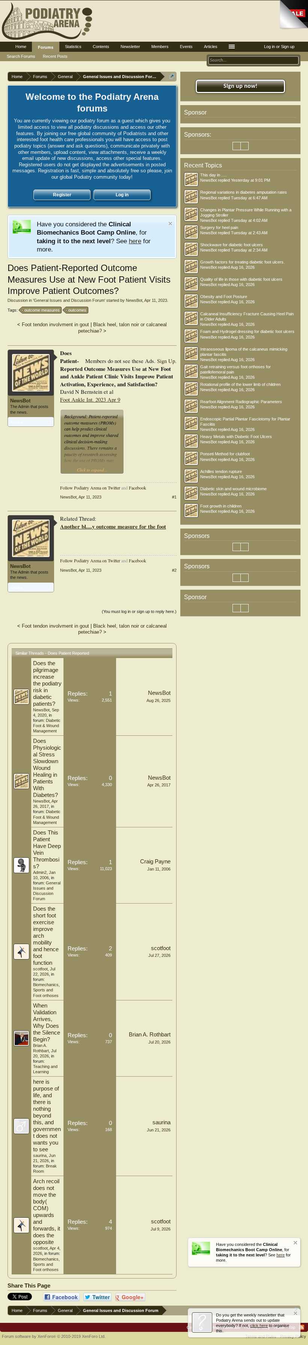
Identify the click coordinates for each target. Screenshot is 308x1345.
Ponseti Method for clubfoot (225, 454)
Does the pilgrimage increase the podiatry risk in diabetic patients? (47, 683)
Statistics (73, 46)
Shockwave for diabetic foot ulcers (231, 244)
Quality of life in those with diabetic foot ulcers (241, 279)
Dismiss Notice (170, 223)
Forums (45, 47)
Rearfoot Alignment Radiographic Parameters (241, 401)
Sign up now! (240, 86)
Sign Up (166, 360)
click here (259, 1325)
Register (62, 194)
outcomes (77, 310)
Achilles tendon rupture (221, 471)
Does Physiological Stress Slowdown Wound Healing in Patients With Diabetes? (47, 768)
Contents (101, 46)
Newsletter (130, 46)
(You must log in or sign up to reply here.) (139, 611)
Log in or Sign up (279, 46)
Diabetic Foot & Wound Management (46, 725)
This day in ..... (213, 175)
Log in (122, 194)
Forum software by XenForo (54, 1336)
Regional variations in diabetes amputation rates (243, 192)
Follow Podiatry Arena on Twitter (90, 488)
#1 (174, 497)
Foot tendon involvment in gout (55, 324)
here (135, 241)
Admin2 (40, 872)
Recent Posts (55, 56)
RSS (301, 1327)
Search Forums (21, 56)
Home (20, 46)
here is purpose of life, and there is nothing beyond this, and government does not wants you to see (47, 1115)
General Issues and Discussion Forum (69, 300)
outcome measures (42, 310)
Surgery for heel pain (219, 227)
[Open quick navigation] (171, 76)
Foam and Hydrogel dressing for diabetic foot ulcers (247, 331)
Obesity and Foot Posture (223, 296)
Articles (210, 46)
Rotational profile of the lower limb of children (240, 384)
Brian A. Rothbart (150, 1035)
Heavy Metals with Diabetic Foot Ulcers (236, 436)
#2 (174, 570)
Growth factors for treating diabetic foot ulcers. (242, 262)
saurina (40, 1155)
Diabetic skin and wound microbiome (233, 488)
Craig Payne (155, 862)
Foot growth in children (221, 506)
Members (160, 46)
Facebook (137, 488)
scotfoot (40, 969)
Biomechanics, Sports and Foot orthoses (46, 989)
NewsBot (134, 300)
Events (186, 46)
